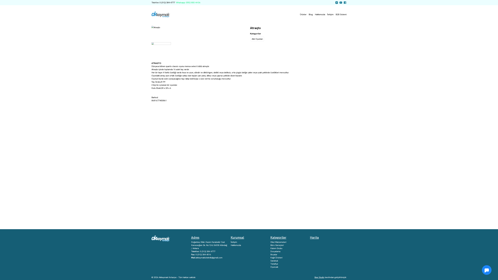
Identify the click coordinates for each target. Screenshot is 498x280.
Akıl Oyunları (257, 39)
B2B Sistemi (341, 14)
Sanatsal (274, 260)
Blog (311, 14)
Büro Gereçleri (277, 245)
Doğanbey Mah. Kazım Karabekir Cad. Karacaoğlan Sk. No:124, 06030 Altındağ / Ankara (209, 245)
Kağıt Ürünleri (276, 257)
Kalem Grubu (276, 248)
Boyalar (273, 254)
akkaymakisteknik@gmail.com (206, 257)
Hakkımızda (320, 14)
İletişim (330, 14)
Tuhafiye (274, 263)
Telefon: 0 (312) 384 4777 (163, 2)
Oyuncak (274, 267)
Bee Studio (319, 277)
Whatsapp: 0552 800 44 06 (188, 2)
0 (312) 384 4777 (203, 251)
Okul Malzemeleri (278, 242)
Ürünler (303, 14)
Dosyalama (275, 251)
